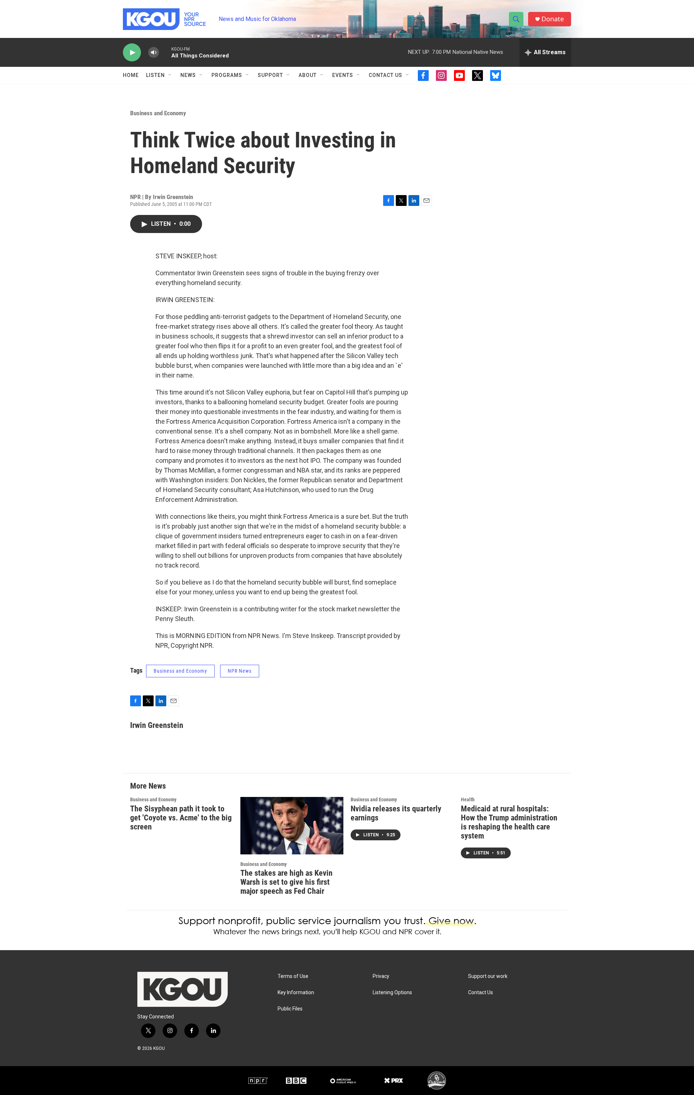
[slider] (165, 52)
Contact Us (385, 75)
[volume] (153, 52)
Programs (226, 75)
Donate (552, 19)
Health (468, 799)
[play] (132, 52)
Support (270, 75)
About (308, 75)
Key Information (296, 992)
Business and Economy (158, 113)
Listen (155, 75)
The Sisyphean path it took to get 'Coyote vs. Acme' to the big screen (181, 817)
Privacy (381, 976)
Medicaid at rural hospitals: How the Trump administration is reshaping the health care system (509, 822)
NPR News (240, 671)
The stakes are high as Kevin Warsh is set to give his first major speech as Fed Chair (286, 882)
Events (342, 75)
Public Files (290, 1009)
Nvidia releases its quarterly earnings (396, 813)
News (188, 75)
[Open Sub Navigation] (170, 75)
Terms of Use (293, 976)
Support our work (487, 976)
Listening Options (392, 992)
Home (131, 75)
